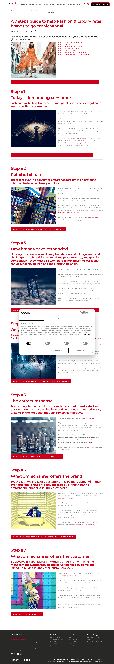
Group (73, 659)
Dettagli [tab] (57, 318)
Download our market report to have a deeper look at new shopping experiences (40, 381)
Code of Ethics (98, 661)
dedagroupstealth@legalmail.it (30, 644)
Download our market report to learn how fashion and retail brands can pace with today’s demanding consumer (51, 155)
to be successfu (89, 418)
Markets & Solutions (61, 659)
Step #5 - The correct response (68, 50)
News (15, 10)
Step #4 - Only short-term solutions (69, 48)
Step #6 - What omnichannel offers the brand (72, 52)
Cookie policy (61, 661)
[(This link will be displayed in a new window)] (12, 654)
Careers (81, 659)
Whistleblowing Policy (86, 661)
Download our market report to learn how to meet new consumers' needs (38, 229)
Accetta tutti (80, 350)
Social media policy (72, 661)
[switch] (47, 343)
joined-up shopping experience (90, 368)
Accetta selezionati (56, 350)
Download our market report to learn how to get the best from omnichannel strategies (43, 536)
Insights (89, 659)
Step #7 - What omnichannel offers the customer (73, 54)
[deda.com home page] (11, 3)
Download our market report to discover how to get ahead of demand (37, 456)
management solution (65, 498)
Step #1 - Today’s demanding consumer (70, 42)
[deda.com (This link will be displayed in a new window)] (27, 659)
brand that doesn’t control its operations (70, 212)
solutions (81, 425)
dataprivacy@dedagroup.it (32, 648)
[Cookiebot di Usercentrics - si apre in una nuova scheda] (81, 312)
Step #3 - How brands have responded (70, 46)
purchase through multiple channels (78, 140)
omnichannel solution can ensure (84, 524)
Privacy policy (51, 661)
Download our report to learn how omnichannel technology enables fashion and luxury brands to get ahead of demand (54, 82)
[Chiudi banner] (92, 312)
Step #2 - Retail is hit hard (66, 44)
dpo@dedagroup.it (19, 650)
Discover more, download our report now (27, 614)
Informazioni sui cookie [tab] (82, 318)
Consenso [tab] (32, 318)
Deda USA (98, 659)
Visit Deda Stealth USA (100, 4)
